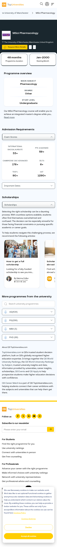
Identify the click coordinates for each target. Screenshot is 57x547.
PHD (13, 337)
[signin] (47, 3)
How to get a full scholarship (15, 263)
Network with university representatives (21, 477)
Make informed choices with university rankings (25, 472)
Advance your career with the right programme (25, 468)
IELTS (41, 161)
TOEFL (15, 172)
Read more (9, 117)
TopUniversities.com (11, 352)
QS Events (20, 371)
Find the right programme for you (18, 444)
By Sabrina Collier (21, 278)
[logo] (13, 3)
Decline (28, 527)
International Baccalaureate (15, 148)
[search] (41, 4)
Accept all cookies (28, 536)
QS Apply (34, 371)
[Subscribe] (50, 429)
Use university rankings (13, 448)
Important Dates (12, 185)
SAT (41, 172)
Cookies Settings (28, 519)
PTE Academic (42, 148)
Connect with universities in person (19, 452)
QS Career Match (10, 383)
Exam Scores (10, 137)
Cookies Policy (20, 513)
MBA (13, 329)
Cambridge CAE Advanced (15, 161)
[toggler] (52, 3)
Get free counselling (12, 456)
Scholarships (10, 205)
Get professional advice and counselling (21, 481)
